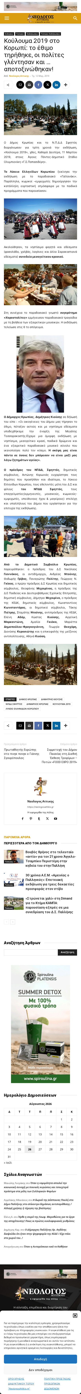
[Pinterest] (32, 819)
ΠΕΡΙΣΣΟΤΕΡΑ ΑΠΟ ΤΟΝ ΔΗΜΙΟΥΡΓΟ (30, 843)
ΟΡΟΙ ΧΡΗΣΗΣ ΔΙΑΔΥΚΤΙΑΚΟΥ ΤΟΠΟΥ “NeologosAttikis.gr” (21, 1383)
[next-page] (12, 921)
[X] (47, 85)
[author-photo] (40, 795)
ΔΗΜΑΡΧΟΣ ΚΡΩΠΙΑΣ (37, 704)
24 (9, 1149)
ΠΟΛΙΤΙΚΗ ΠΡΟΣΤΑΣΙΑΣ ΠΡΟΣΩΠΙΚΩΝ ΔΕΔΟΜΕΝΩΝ (57, 1383)
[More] (66, 85)
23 (71, 1142)
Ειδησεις (9, 33)
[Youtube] (57, 819)
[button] (75, 1315)
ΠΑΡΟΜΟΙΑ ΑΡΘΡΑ (17, 837)
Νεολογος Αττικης (19, 75)
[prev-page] (6, 921)
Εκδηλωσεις (32, 33)
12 (29, 1134)
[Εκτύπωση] (29, 85)
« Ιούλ (8, 1162)
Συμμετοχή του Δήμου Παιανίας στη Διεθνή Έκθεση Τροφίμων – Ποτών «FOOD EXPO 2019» (59, 756)
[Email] (20, 85)
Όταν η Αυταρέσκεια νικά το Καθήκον (46, 1246)
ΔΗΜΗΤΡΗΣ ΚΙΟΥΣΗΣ (52, 699)
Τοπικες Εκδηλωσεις (50, 33)
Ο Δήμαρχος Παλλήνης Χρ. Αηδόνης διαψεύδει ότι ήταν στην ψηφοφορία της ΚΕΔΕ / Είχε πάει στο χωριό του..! (37, 1234)
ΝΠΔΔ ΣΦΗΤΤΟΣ (14, 704)
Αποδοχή (40, 1359)
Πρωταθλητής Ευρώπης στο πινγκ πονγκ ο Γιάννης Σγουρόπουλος (21, 754)
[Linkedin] (56, 85)
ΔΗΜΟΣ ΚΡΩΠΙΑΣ (28, 699)
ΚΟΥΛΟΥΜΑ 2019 (61, 704)
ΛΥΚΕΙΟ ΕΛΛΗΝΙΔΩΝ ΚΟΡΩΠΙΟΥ (22, 708)
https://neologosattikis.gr (40, 807)
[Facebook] (38, 85)
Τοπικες (20, 33)
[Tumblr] (40, 819)
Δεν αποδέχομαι (40, 1370)
